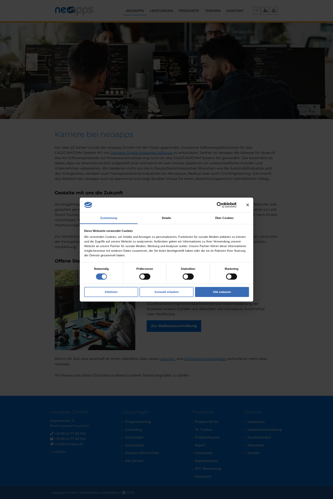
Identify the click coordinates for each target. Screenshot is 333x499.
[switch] (144, 276)
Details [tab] (166, 218)
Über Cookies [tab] (224, 218)
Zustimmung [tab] (108, 218)
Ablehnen (111, 292)
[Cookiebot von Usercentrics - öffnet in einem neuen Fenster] (219, 205)
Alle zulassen (222, 292)
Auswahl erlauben (166, 292)
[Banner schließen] (247, 205)
